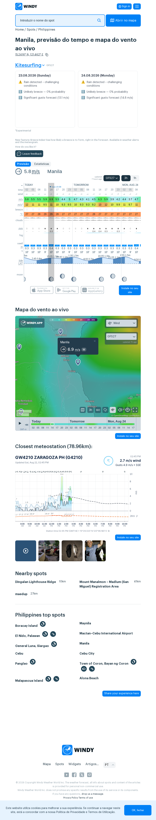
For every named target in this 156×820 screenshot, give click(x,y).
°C (21, 214)
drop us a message (92, 794)
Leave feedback (32, 153)
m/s (36, 171)
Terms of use (86, 798)
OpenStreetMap (121, 415)
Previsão (23, 164)
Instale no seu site (129, 290)
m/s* (20, 204)
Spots (31, 29)
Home (19, 29)
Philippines (46, 29)
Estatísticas (41, 164)
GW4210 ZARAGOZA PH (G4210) (49, 457)
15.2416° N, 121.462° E (29, 54)
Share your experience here (121, 693)
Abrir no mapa (125, 20)
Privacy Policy (70, 798)
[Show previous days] (26, 425)
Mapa (47, 764)
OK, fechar (138, 810)
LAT (20, 263)
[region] (78, 366)
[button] (47, 55)
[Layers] (83, 410)
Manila (54, 171)
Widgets (74, 764)
